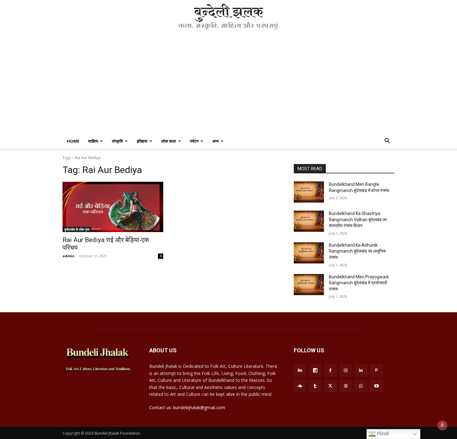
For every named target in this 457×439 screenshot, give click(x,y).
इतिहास (142, 141)
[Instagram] (346, 370)
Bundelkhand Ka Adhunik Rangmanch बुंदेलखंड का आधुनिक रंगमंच (357, 251)
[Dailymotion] (315, 370)
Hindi (382, 433)
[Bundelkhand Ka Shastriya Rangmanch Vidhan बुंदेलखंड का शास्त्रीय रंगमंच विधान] (309, 221)
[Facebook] (330, 370)
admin (68, 256)
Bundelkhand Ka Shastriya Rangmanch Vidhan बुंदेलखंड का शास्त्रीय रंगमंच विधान (358, 219)
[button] (387, 141)
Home (73, 141)
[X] (330, 386)
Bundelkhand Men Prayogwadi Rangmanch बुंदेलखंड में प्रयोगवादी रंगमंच (359, 282)
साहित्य (93, 141)
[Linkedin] (361, 370)
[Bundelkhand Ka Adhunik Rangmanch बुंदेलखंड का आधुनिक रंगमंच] (309, 252)
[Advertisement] (228, 86)
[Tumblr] (315, 386)
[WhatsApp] (361, 386)
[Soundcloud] (300, 386)
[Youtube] (376, 386)
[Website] (346, 386)
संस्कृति (117, 141)
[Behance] (300, 370)
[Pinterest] (376, 370)
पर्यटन (194, 141)
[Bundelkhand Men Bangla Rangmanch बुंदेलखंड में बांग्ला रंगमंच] (309, 192)
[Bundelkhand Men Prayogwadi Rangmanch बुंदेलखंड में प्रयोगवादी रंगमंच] (309, 284)
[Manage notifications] (442, 425)
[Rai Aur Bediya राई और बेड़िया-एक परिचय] (112, 207)
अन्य (215, 141)
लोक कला (168, 141)
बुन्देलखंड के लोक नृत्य (77, 229)
